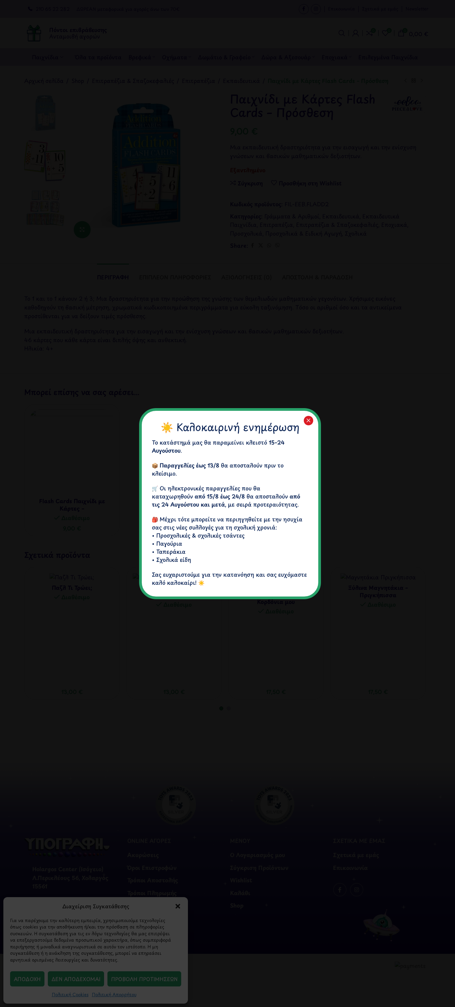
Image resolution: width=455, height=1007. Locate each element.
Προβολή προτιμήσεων (144, 979)
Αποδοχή (27, 979)
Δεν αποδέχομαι (76, 979)
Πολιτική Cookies (70, 994)
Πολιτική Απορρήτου (114, 994)
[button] (177, 906)
